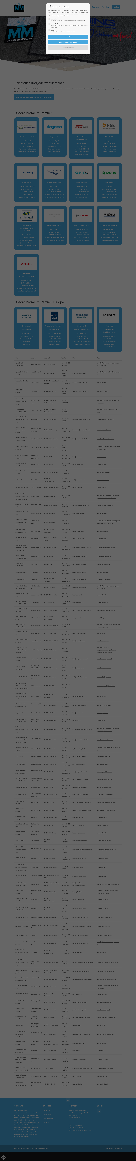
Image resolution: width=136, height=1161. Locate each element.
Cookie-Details (75, 52)
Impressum (67, 52)
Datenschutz (60, 52)
